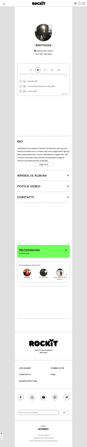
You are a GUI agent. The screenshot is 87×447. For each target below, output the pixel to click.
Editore (42, 427)
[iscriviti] (64, 412)
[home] (39, 3)
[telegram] (66, 397)
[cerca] (79, 3)
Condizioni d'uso (38, 438)
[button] (20, 274)
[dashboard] (83, 3)
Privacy (1, 436)
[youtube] (43, 397)
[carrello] (75, 3)
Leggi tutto (43, 164)
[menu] (3, 3)
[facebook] (20, 397)
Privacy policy (49, 438)
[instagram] (32, 397)
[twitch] (55, 397)
